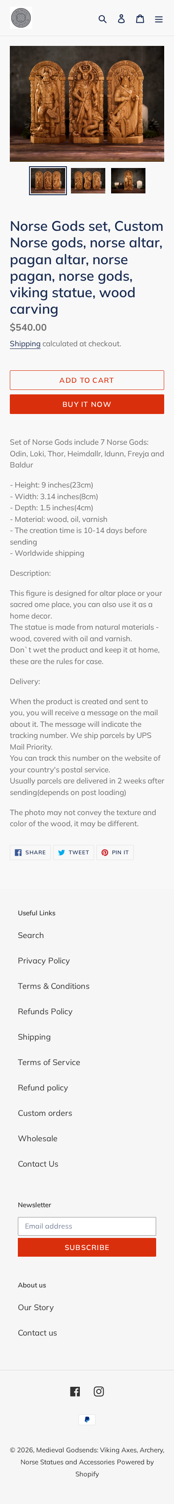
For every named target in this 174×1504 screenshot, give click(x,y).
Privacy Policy (44, 960)
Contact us (37, 1333)
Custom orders (45, 1113)
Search (31, 935)
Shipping (25, 343)
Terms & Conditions (54, 986)
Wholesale (38, 1138)
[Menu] (158, 18)
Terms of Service (49, 1062)
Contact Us (38, 1164)
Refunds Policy (45, 1011)
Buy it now (87, 404)
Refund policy (43, 1087)
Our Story (36, 1307)
